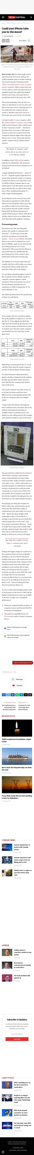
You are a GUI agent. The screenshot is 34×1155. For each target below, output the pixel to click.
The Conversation (8, 36)
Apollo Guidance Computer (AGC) (15, 123)
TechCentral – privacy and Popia (18, 1150)
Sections (8, 23)
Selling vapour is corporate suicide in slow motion (22, 952)
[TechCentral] (17, 17)
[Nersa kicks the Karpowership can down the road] (17, 756)
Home (3, 23)
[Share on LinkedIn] (8, 40)
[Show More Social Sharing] (12, 40)
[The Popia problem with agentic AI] (7, 978)
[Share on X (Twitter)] (3, 40)
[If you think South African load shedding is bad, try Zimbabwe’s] (17, 784)
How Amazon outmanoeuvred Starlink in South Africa (22, 965)
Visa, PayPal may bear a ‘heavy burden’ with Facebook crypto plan (9, 707)
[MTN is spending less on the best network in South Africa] (7, 1085)
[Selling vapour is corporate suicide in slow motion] (7, 952)
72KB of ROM (18, 160)
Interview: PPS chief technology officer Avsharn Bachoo (24, 707)
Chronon (23, 1144)
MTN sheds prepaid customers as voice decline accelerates (20, 1112)
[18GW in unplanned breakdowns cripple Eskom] (17, 728)
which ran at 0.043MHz (16, 239)
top (15, 672)
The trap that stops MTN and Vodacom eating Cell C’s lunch (22, 1125)
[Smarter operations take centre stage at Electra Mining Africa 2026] (7, 860)
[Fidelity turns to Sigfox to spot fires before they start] (7, 872)
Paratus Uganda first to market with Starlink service (22, 847)
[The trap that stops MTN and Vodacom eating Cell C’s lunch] (7, 1125)
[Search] (31, 17)
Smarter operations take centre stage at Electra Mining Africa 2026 (22, 860)
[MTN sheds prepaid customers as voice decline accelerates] (7, 1112)
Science (14, 23)
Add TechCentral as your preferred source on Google (18, 636)
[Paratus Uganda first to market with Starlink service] (7, 847)
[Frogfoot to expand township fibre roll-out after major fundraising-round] (7, 1097)
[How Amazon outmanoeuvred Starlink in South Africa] (7, 965)
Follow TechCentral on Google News (17, 628)
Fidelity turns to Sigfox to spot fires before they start (23, 872)
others (19, 246)
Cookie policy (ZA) (18, 1148)
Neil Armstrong (7, 672)
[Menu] (3, 17)
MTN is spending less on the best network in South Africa (22, 1085)
